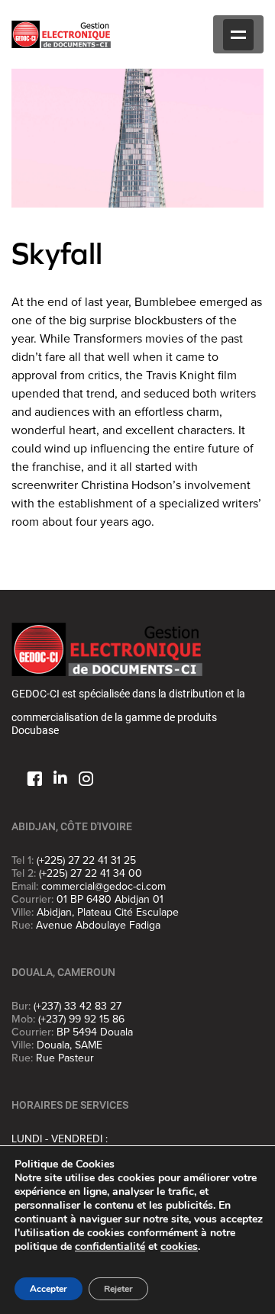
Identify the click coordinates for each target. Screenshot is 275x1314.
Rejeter (118, 1289)
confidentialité (110, 1246)
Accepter (48, 1289)
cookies (179, 1246)
